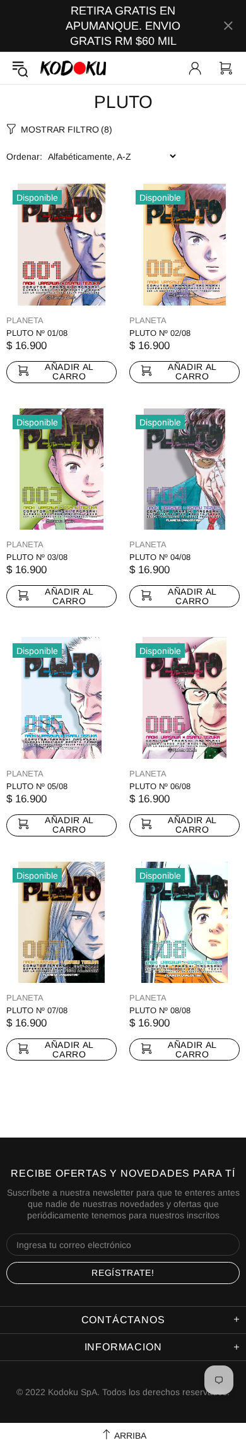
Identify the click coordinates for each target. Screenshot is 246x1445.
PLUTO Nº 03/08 (36, 557)
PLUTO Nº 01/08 (36, 333)
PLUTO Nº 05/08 (36, 786)
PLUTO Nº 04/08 (159, 557)
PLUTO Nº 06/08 (159, 786)
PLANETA (25, 320)
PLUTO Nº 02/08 (159, 333)
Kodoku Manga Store (73, 68)
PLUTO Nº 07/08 (36, 1010)
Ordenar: (24, 157)
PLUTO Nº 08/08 (159, 1010)
